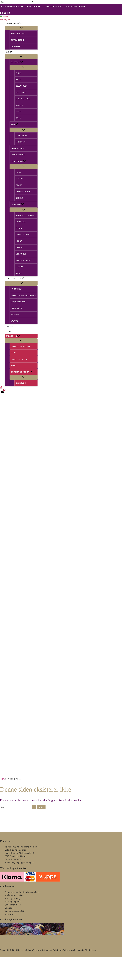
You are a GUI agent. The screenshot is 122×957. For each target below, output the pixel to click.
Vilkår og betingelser (14, 895)
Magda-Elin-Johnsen (87, 950)
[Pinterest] (8, 14)
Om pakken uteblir (13, 905)
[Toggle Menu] (21, 28)
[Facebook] (1, 14)
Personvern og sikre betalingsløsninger (22, 892)
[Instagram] (5, 14)
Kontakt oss (10, 914)
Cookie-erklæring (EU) (15, 911)
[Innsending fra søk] (34, 807)
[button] (21, 23)
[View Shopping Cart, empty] (2, 391)
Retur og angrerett (13, 901)
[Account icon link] (1, 387)
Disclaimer (9, 908)
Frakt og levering (12, 898)
